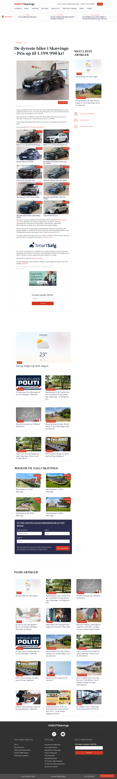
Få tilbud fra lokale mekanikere (55, 764)
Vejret (89, 8)
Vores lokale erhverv (51, 747)
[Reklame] (42, 278)
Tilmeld (100, 4)
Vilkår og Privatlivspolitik (22, 750)
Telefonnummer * (22, 530)
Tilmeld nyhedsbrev (107, 776)
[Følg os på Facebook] (54, 734)
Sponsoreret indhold (51, 767)
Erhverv (35, 8)
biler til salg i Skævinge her (36, 127)
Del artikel (61, 102)
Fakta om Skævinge (51, 753)
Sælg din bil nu (48, 237)
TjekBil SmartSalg (37, 258)
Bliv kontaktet (62, 548)
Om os (16, 745)
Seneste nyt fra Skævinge (52, 745)
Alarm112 (18, 8)
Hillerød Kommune (51, 758)
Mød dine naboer (70, 8)
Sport (82, 8)
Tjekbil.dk (24, 263)
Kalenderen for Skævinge (53, 750)
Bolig (26, 8)
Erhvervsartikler (50, 756)
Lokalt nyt (55, 8)
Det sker (44, 8)
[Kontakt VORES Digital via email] (63, 734)
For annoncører (19, 747)
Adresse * (20, 538)
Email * (47, 530)
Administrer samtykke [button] (21, 756)
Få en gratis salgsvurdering (53, 761)
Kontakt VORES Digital (21, 753)
